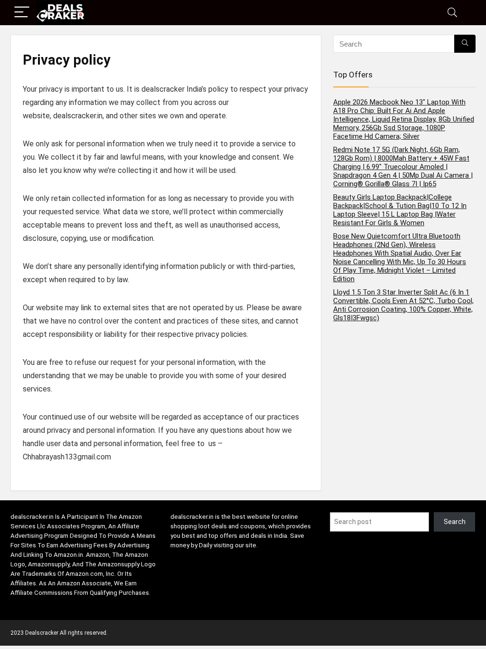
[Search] (452, 12)
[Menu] (21, 12)
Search (455, 521)
